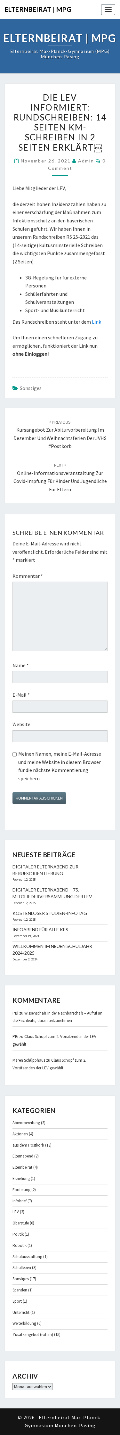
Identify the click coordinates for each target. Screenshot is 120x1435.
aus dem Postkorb (28, 1145)
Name (20, 665)
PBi (15, 1013)
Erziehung (21, 1178)
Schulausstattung (27, 1256)
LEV (15, 1212)
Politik (18, 1234)
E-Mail (21, 695)
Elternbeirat (22, 1167)
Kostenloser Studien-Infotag (49, 913)
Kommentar (27, 576)
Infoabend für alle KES (40, 929)
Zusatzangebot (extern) (32, 1334)
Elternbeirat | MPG (38, 9)
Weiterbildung (24, 1323)
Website (21, 724)
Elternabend (22, 1156)
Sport (17, 1301)
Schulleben (21, 1267)
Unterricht (20, 1312)
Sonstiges (31, 388)
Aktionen (20, 1134)
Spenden (19, 1290)
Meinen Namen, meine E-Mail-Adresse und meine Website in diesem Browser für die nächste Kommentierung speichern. (59, 766)
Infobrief (19, 1201)
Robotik (19, 1245)
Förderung (21, 1189)
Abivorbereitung (26, 1122)
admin (86, 160)
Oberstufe (20, 1223)
